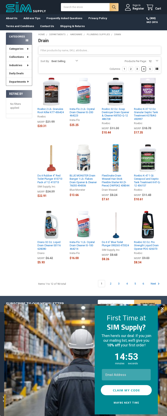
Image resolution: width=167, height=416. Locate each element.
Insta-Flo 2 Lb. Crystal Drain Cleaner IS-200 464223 (82, 112)
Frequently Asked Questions (64, 18)
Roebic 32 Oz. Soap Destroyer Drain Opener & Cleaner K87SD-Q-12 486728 (115, 113)
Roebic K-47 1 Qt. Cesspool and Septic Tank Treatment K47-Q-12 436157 (147, 180)
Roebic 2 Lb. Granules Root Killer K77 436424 (50, 110)
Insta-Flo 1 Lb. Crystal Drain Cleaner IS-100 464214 (82, 245)
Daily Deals (16, 73)
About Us (11, 18)
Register (138, 8)
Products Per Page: (136, 61)
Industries (15, 65)
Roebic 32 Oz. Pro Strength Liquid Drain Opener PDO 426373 (146, 245)
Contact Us (47, 26)
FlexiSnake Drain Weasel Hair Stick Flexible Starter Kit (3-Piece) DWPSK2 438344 (115, 180)
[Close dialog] (162, 308)
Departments (17, 81)
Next (154, 283)
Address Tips (31, 18)
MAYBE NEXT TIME (126, 402)
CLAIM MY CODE (126, 390)
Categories (16, 48)
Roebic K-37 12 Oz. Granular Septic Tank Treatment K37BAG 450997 (146, 113)
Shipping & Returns (72, 26)
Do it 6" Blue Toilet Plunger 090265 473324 (115, 244)
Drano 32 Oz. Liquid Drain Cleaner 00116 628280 (49, 245)
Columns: (115, 68)
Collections (16, 56)
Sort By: (45, 61)
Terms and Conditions (20, 26)
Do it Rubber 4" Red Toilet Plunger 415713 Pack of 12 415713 (49, 179)
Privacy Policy (97, 18)
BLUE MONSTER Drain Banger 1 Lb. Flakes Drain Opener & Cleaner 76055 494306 (83, 180)
